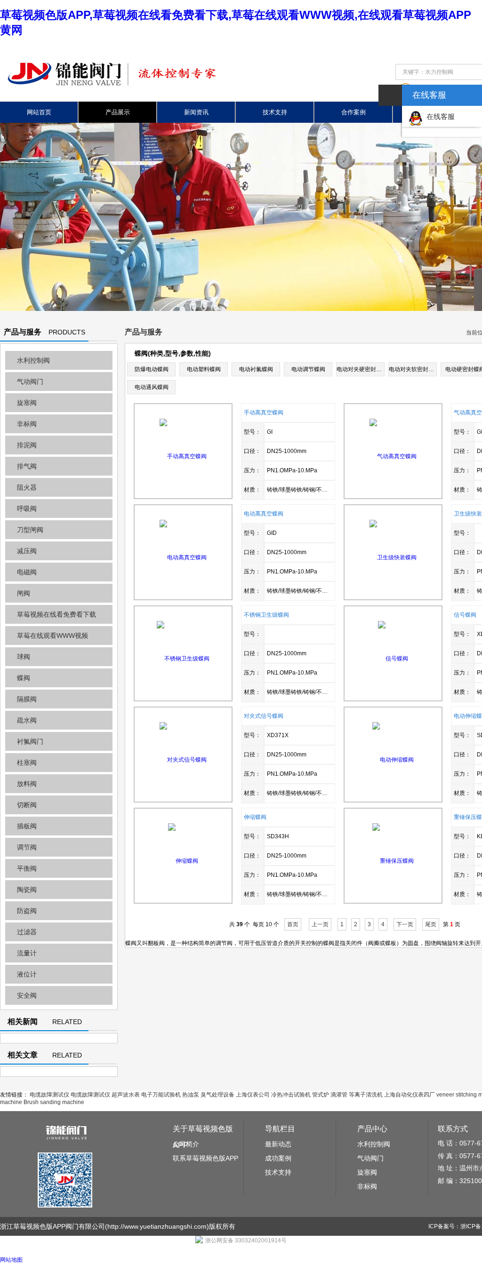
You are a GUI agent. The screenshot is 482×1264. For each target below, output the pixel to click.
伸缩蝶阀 (255, 817)
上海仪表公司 (253, 1094)
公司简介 (186, 1144)
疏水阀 (27, 720)
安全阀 (27, 995)
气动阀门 (30, 381)
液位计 (27, 974)
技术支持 (275, 112)
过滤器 (27, 932)
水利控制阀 (33, 360)
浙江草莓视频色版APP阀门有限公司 (52, 1226)
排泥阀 (27, 445)
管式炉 (320, 1094)
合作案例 (353, 112)
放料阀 (27, 783)
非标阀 (27, 424)
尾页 (430, 924)
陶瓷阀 (27, 889)
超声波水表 (126, 1094)
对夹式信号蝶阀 (263, 716)
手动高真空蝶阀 (263, 412)
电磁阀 (27, 572)
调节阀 (27, 847)
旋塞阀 (27, 402)
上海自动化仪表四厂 (409, 1094)
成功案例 (278, 1158)
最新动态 (278, 1144)
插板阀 (27, 826)
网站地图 (11, 1259)
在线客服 (439, 116)
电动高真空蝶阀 (263, 513)
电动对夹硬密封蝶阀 (362, 369)
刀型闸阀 (30, 529)
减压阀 (27, 551)
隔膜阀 (27, 699)
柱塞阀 (27, 762)
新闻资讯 (196, 112)
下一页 (404, 924)
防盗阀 (27, 910)
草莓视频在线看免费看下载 (56, 614)
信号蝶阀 (465, 615)
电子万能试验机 (161, 1094)
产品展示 (117, 112)
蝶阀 (23, 678)
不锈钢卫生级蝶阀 (266, 615)
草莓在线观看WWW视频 (52, 635)
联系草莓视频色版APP (205, 1158)
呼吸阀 (27, 508)
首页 (292, 924)
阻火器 (27, 487)
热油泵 (190, 1094)
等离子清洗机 (366, 1094)
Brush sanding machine (54, 1102)
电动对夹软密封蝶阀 (414, 369)
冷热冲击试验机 (291, 1094)
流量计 (27, 953)
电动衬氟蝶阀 (256, 369)
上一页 (320, 924)
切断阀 (27, 805)
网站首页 (39, 112)
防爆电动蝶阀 (152, 369)
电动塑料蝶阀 (204, 369)
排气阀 (27, 466)
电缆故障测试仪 (49, 1094)
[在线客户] (390, 95)
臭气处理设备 (217, 1094)
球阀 (23, 656)
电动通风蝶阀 (152, 387)
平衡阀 (27, 868)
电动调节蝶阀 (308, 369)
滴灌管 (338, 1094)
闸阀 (23, 593)
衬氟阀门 (30, 741)
